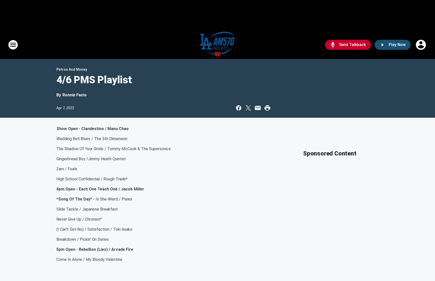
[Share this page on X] (248, 107)
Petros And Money (71, 69)
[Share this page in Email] (257, 107)
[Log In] (421, 45)
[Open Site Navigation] (13, 45)
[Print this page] (267, 107)
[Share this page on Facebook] (238, 107)
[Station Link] (217, 45)
